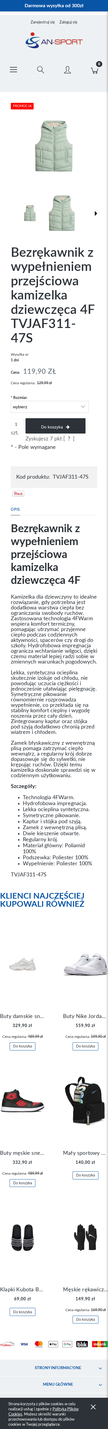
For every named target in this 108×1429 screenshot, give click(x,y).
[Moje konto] (67, 69)
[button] (13, 68)
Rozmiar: (19, 398)
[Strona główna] (54, 41)
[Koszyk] (94, 68)
